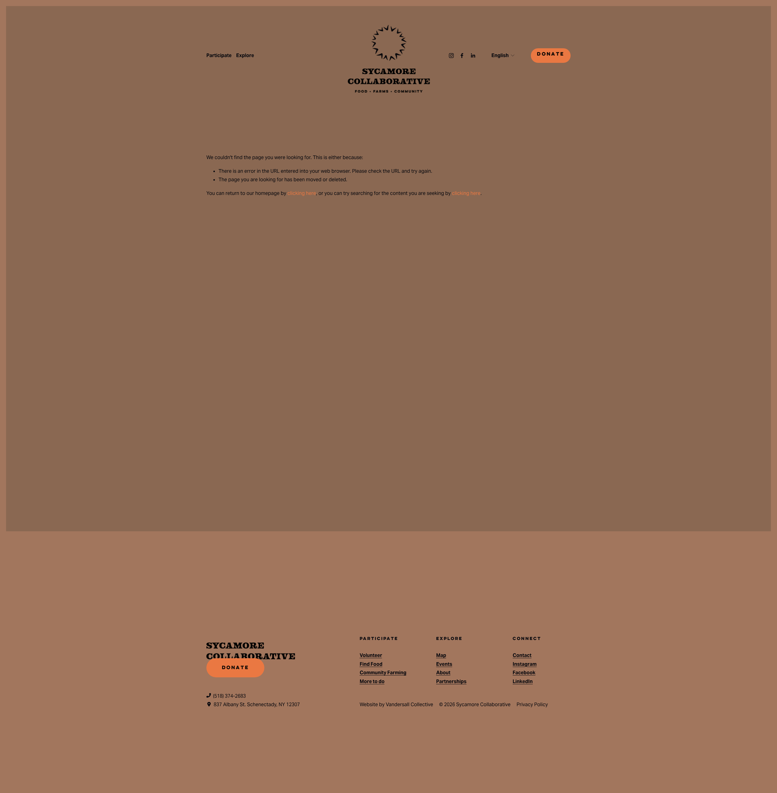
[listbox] (503, 56)
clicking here (301, 193)
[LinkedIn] (473, 56)
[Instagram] (451, 56)
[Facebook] (462, 56)
